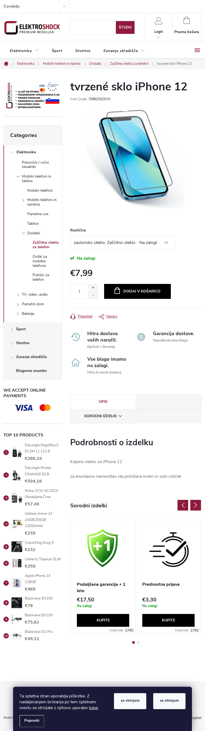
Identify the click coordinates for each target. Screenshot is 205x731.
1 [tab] (133, 642)
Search (125, 27)
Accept (169, 701)
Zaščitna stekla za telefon (46, 245)
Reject (130, 701)
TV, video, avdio (35, 294)
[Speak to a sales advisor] (81, 316)
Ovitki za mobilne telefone (40, 261)
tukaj (93, 708)
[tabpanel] (103, 576)
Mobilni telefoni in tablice (36, 178)
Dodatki (33, 233)
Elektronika (26, 152)
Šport (21, 329)
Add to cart (137, 291)
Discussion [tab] (169, 402)
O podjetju (11, 6)
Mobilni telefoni (40, 190)
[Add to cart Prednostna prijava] (168, 620)
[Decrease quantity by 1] (93, 295)
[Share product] (108, 316)
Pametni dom (33, 304)
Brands (33, 371)
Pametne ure (37, 213)
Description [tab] (103, 402)
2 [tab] (138, 642)
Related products (103, 416)
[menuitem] (24, 51)
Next (195, 505)
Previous (183, 505)
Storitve (22, 343)
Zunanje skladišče (31, 356)
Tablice (32, 223)
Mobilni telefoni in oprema (42, 202)
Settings (31, 721)
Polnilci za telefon (41, 277)
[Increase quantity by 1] (93, 287)
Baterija (28, 313)
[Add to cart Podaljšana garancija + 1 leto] (103, 620)
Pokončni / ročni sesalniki (35, 165)
